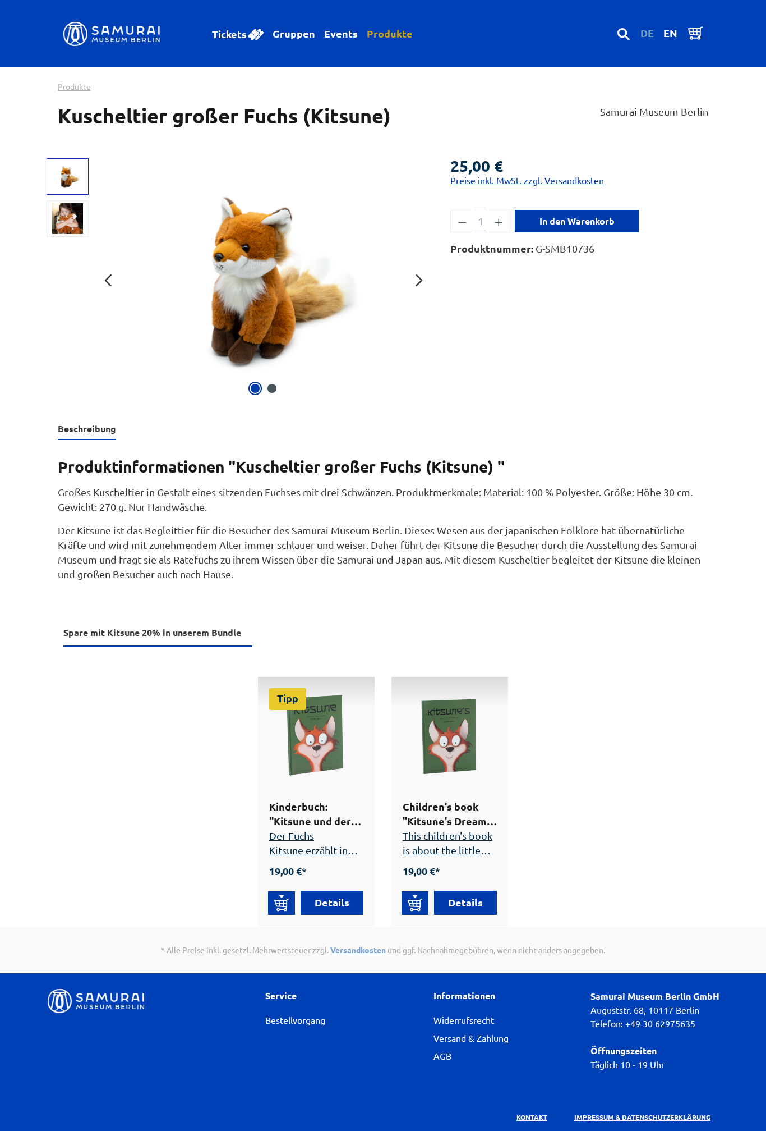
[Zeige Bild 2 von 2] (271, 388)
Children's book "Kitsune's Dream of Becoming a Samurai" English (445, 814)
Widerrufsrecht (463, 1019)
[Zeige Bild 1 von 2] (255, 388)
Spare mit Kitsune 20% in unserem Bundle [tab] (152, 632)
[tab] (87, 429)
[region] (243, 278)
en (670, 32)
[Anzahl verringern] (462, 221)
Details (332, 902)
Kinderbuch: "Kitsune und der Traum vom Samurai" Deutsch (312, 814)
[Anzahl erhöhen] (499, 221)
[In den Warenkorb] (281, 903)
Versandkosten (358, 950)
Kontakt (531, 1116)
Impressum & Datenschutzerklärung (642, 1116)
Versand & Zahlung (471, 1037)
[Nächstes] (418, 278)
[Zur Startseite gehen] (118, 34)
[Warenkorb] (695, 33)
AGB (442, 1055)
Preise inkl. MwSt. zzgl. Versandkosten (527, 180)
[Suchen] (623, 34)
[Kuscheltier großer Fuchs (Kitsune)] (263, 278)
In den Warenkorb (577, 221)
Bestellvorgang (295, 1019)
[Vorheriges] (108, 278)
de (647, 32)
